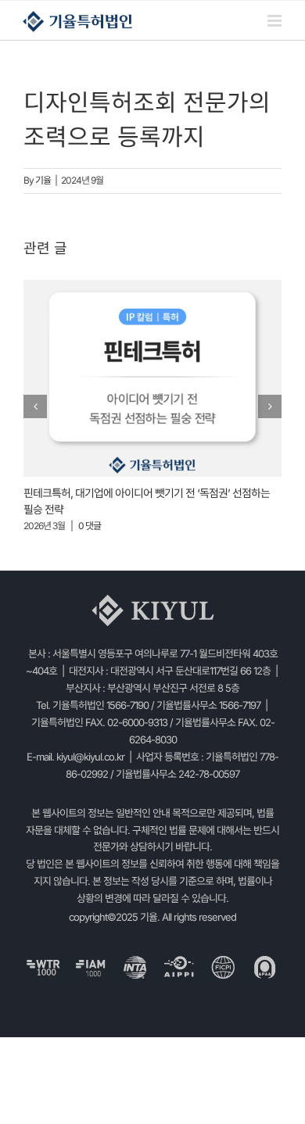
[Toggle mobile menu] (275, 21)
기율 (43, 180)
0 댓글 (89, 526)
